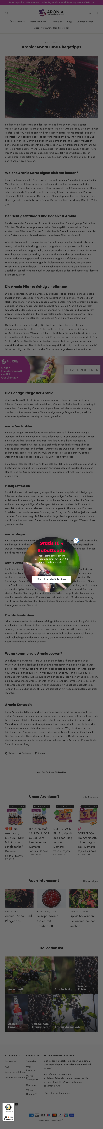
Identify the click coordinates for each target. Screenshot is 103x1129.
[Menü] (12, 1104)
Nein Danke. (51, 587)
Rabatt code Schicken (51, 579)
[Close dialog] (76, 540)
